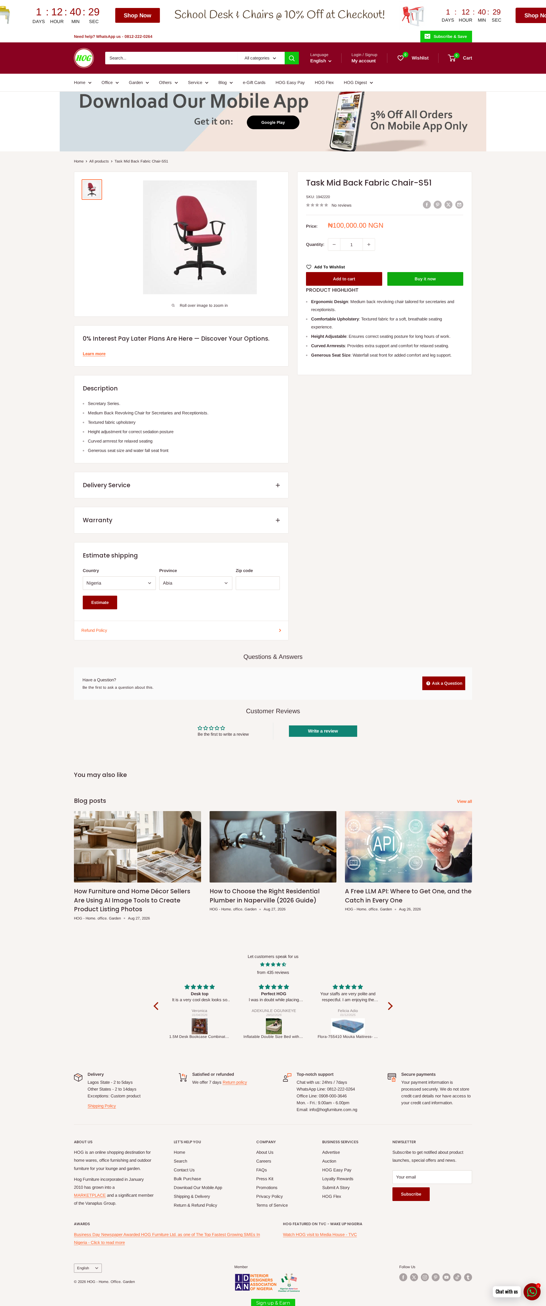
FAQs (261, 1169)
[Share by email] (459, 204)
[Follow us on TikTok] (457, 1277)
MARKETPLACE (90, 1195)
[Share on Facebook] (427, 204)
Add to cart (344, 278)
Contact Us (184, 1169)
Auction (329, 1161)
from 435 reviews (273, 972)
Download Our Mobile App (198, 1187)
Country (91, 570)
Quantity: (315, 244)
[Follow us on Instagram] (425, 1277)
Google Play (273, 122)
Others (165, 82)
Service (195, 82)
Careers (263, 1161)
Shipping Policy (102, 1105)
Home (79, 82)
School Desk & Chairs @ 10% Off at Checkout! (186, 15)
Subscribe (411, 1194)
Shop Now (44, 15)
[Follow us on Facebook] (403, 1277)
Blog (222, 82)
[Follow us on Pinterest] (436, 1277)
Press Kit (264, 1178)
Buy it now (425, 278)
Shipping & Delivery (192, 1196)
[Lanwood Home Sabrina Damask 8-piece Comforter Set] (348, 1026)
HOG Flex (324, 82)
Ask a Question (446, 683)
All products (99, 161)
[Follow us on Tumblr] (468, 1277)
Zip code (244, 570)
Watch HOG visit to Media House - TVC (320, 1234)
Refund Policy (94, 630)
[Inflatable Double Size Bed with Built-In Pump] (199, 1026)
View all (465, 801)
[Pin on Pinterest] (438, 204)
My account (363, 60)
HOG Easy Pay (290, 82)
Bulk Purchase (187, 1178)
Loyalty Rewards (337, 1178)
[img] (273, 964)
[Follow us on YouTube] (446, 1277)
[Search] (292, 58)
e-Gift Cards (254, 82)
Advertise (331, 1152)
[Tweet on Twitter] (448, 204)
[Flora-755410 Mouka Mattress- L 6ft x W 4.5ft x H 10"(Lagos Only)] (274, 1026)
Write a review (323, 731)
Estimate (100, 602)
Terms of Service (272, 1205)
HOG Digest (355, 82)
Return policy (235, 1082)
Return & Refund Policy (195, 1205)
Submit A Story (336, 1187)
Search (180, 1161)
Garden (136, 82)
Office (107, 82)
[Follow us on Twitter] (414, 1277)
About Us (265, 1152)
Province (168, 570)
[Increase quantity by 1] (369, 244)
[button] (157, 1006)
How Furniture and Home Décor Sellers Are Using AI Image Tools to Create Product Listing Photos (132, 900)
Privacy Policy (269, 1196)
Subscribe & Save (450, 36)
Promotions (267, 1187)
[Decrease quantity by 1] (334, 244)
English (83, 1268)
